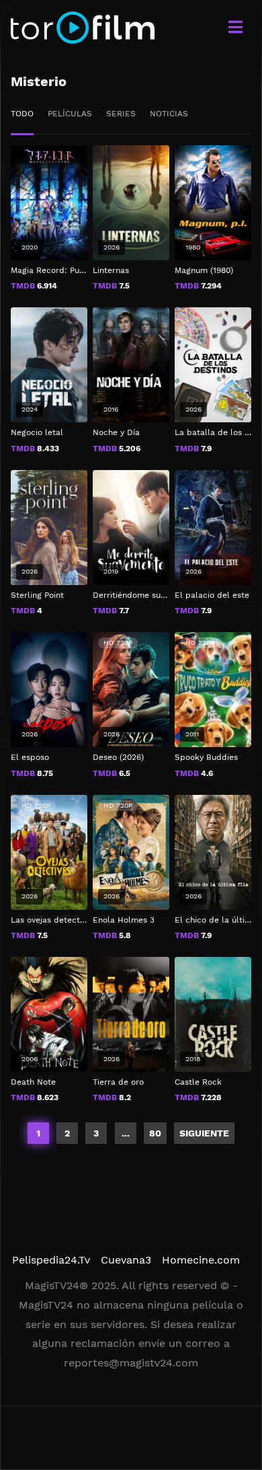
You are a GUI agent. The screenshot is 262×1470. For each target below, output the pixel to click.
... (126, 1133)
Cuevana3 (126, 1259)
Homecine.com (201, 1259)
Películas (70, 113)
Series (121, 113)
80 (155, 1133)
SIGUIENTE (204, 1133)
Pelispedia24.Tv (51, 1259)
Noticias (169, 113)
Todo (22, 113)
